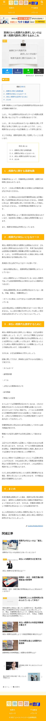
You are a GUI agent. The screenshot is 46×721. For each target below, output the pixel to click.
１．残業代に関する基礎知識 (13, 91)
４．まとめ (7, 99)
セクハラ (12, 713)
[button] (41, 398)
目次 (20, 146)
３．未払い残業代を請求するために (15, 97)
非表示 (23, 87)
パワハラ (33, 713)
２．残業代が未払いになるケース (14, 94)
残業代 (6, 79)
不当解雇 (33, 710)
